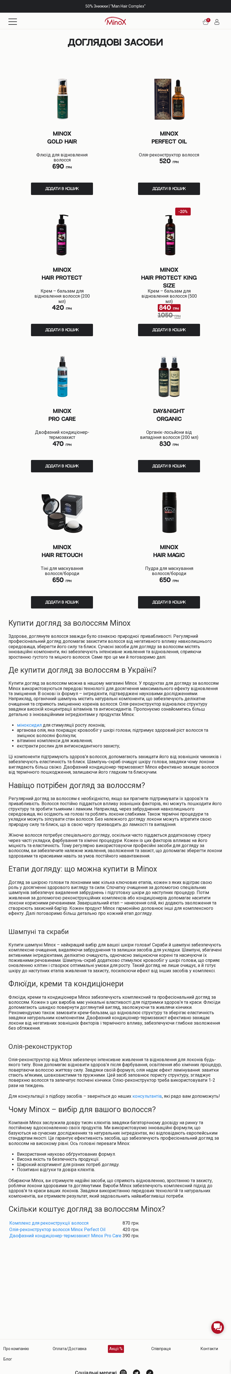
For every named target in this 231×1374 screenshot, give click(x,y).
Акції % (116, 1348)
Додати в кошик (62, 188)
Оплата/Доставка (69, 1348)
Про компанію (16, 1348)
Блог (7, 1359)
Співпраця (161, 1348)
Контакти (209, 1348)
